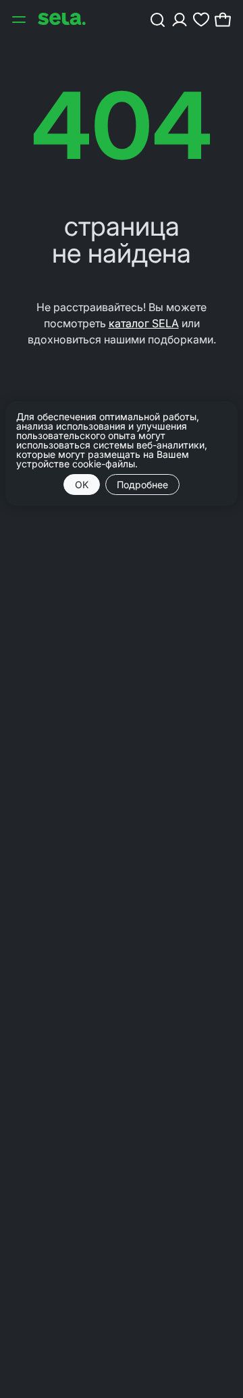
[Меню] (20, 18)
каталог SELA (144, 323)
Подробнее (142, 484)
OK (81, 484)
